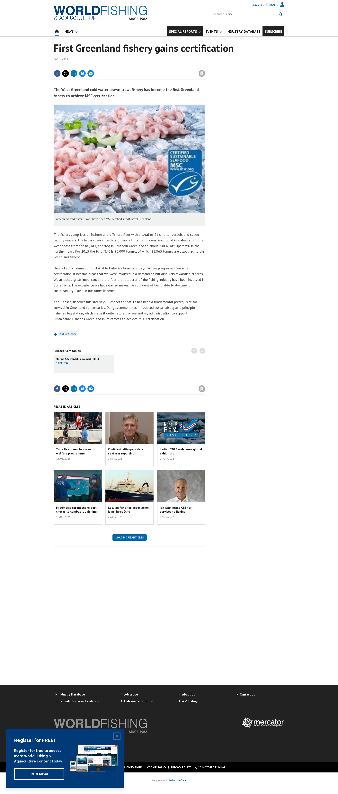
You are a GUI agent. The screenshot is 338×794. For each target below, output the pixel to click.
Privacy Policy (181, 767)
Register (258, 4)
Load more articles (130, 537)
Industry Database (72, 694)
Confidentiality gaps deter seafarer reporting (126, 451)
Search (280, 14)
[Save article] (201, 73)
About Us (188, 694)
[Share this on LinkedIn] (73, 73)
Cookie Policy (156, 767)
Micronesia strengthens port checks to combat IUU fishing (76, 509)
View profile (62, 362)
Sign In (273, 4)
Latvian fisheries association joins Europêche (128, 509)
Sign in (156, 65)
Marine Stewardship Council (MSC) (77, 359)
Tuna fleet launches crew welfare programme (74, 451)
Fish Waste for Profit (139, 701)
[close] (205, 65)
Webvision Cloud (178, 780)
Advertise (131, 694)
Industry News (67, 333)
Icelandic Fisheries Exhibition (79, 701)
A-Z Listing (190, 701)
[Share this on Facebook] (57, 73)
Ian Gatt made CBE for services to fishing (175, 509)
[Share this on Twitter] (65, 73)
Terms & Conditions (128, 767)
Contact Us (247, 694)
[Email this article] (90, 73)
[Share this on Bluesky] (82, 73)
